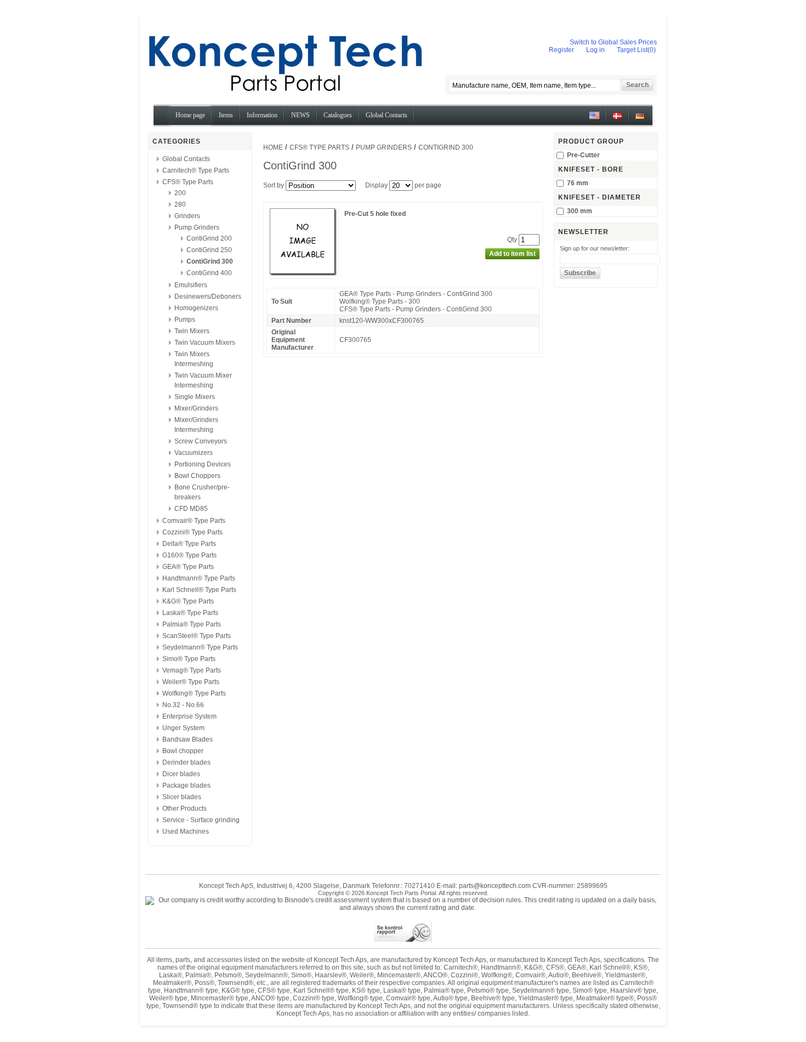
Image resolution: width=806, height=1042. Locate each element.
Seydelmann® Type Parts (200, 647)
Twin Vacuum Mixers (204, 342)
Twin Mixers (191, 331)
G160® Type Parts (189, 555)
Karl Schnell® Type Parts (199, 590)
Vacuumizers (193, 453)
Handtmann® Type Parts (198, 578)
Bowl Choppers (197, 476)
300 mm (579, 211)
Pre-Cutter (583, 155)
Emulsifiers (190, 285)
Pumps (184, 319)
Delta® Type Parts (189, 544)
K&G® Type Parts (188, 601)
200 (180, 193)
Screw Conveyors (200, 441)
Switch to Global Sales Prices (613, 42)
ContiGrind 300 (209, 261)
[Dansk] (617, 120)
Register (561, 50)
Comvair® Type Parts (193, 521)
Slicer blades (181, 797)
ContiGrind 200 (209, 238)
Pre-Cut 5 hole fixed (375, 214)
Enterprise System (189, 716)
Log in (595, 50)
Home (273, 147)
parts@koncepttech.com (495, 886)
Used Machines (185, 831)
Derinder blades (186, 762)
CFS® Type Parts (187, 182)
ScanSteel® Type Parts (196, 636)
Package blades (186, 785)
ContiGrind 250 (209, 250)
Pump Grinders (196, 227)
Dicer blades (181, 774)
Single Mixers (194, 397)
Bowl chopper (182, 751)
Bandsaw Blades (187, 739)
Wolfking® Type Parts (194, 693)
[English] (594, 120)
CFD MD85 (191, 509)
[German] (640, 120)
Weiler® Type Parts (190, 682)
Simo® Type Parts (188, 659)
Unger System (183, 728)
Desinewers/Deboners (207, 296)
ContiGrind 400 (209, 273)
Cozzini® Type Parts (192, 532)
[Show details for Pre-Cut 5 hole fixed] (304, 274)
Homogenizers (196, 308)
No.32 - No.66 (183, 705)
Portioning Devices (202, 464)
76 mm (577, 183)
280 (180, 204)
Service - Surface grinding (201, 820)
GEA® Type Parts (188, 567)
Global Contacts (186, 159)
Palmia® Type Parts (191, 624)
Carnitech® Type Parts (195, 170)
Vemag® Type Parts (191, 670)
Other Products (184, 808)
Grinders (187, 216)
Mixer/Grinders (196, 408)
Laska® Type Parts (190, 613)
